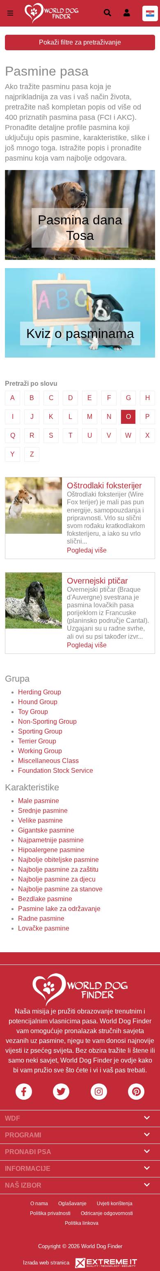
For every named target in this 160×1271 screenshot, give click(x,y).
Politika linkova (81, 1223)
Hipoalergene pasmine (51, 849)
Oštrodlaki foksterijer (104, 485)
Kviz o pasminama (80, 333)
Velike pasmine (40, 820)
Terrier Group (37, 741)
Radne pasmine (41, 918)
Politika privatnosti (50, 1213)
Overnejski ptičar (97, 580)
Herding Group (39, 692)
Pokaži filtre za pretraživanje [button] (80, 42)
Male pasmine (38, 800)
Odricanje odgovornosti (107, 1213)
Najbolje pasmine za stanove (60, 889)
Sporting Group (40, 731)
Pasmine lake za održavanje (59, 908)
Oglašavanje (72, 1203)
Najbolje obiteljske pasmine (58, 859)
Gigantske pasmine (46, 830)
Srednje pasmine (43, 810)
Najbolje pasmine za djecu (57, 879)
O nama (39, 1203)
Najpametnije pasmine (51, 840)
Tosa (80, 235)
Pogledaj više (87, 550)
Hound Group (37, 701)
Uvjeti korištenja (115, 1203)
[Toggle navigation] (10, 13)
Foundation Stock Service (55, 770)
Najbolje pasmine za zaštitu (58, 869)
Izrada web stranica (46, 1263)
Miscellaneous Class (48, 760)
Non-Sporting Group (47, 721)
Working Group (40, 750)
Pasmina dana (80, 220)
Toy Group (33, 711)
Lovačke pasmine (43, 928)
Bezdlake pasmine (45, 898)
